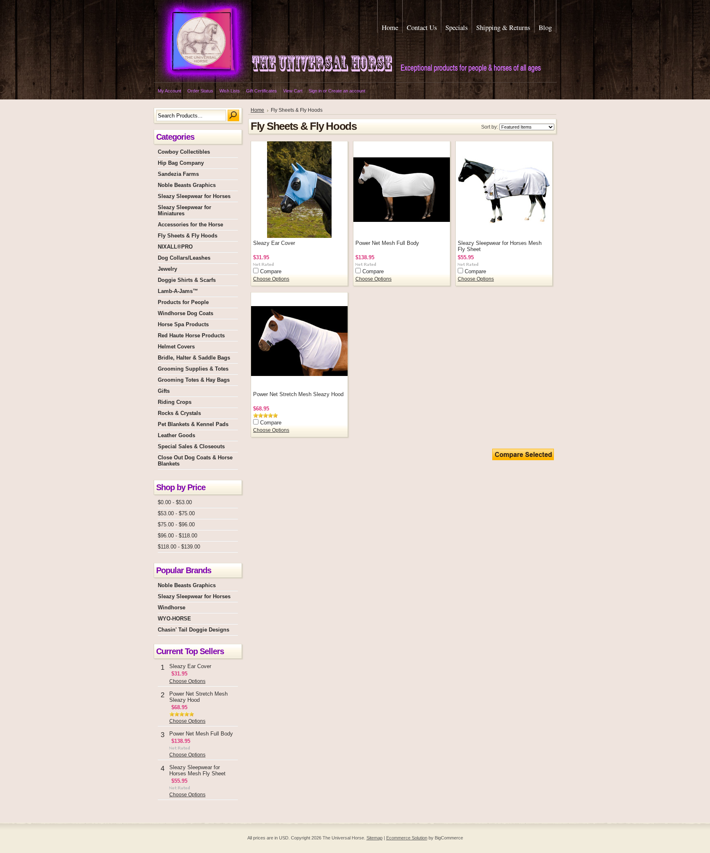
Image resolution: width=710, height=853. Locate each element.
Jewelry (167, 269)
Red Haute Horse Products (191, 335)
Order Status (200, 90)
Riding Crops (174, 402)
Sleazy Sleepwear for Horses (194, 196)
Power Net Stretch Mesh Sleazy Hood (198, 697)
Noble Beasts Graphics (187, 185)
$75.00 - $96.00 (176, 524)
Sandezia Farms (178, 174)
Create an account (346, 90)
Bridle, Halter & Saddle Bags (194, 358)
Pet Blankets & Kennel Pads (193, 424)
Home (257, 110)
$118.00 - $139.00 (179, 547)
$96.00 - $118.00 (177, 536)
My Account (169, 90)
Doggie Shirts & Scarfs (187, 280)
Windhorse (171, 607)
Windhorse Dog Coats (185, 313)
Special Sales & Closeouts (191, 446)
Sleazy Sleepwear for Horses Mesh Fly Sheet (197, 770)
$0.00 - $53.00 (175, 502)
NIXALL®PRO (175, 247)
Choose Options (187, 681)
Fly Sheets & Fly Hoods (187, 236)
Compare (270, 271)
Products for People (183, 302)
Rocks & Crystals (179, 413)
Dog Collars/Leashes (184, 258)
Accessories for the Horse (190, 224)
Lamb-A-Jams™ (178, 291)
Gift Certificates (261, 90)
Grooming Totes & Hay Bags (194, 380)
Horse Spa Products (183, 324)
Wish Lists (229, 90)
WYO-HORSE (174, 619)
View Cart (292, 90)
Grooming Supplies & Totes (193, 369)
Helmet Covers (176, 347)
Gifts (164, 391)
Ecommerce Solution (406, 837)
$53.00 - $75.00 (176, 513)
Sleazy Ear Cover (190, 666)
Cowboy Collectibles (184, 152)
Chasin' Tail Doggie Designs (193, 630)
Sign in (315, 90)
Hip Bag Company (181, 163)
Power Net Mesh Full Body (201, 734)
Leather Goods (176, 435)
